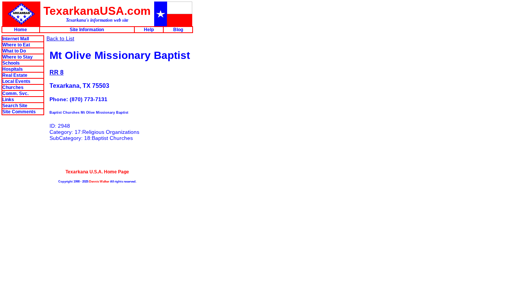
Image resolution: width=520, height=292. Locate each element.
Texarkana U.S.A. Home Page (97, 171)
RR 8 (56, 72)
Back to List (60, 38)
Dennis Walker (99, 181)
